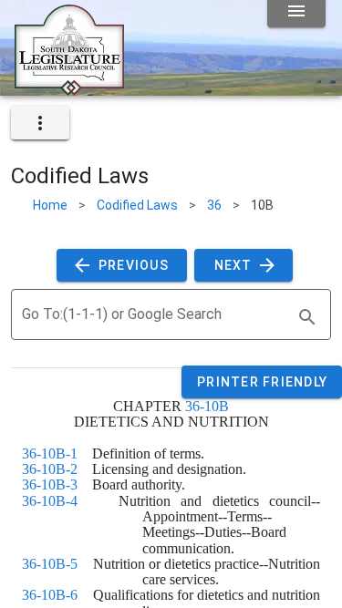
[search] (307, 317)
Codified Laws (137, 205)
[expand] (40, 123)
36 (214, 205)
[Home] (69, 88)
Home (50, 205)
